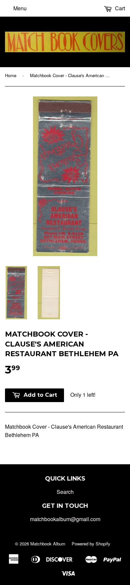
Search (65, 492)
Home (10, 75)
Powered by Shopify (91, 543)
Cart (119, 8)
